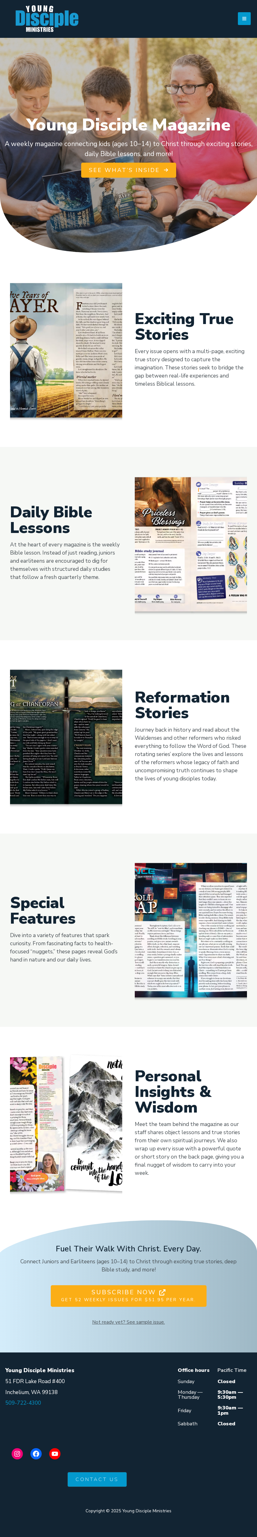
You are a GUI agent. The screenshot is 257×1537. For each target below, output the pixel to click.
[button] (128, 170)
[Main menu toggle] (244, 18)
